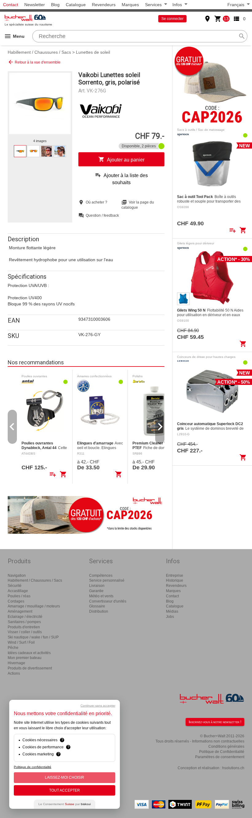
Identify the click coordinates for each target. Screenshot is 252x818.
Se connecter (172, 19)
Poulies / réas (19, 596)
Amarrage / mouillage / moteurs (34, 606)
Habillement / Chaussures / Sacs (39, 52)
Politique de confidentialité (32, 767)
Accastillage (18, 591)
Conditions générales (226, 746)
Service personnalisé (106, 580)
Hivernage (16, 663)
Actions (14, 673)
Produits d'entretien (24, 627)
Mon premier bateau (24, 658)
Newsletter (34, 4)
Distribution (98, 611)
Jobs (170, 616)
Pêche (13, 647)
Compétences (100, 575)
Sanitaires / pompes (24, 622)
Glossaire (97, 606)
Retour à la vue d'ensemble (34, 62)
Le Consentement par (64, 804)
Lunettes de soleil (93, 52)
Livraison (96, 585)
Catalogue (76, 4)
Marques (130, 4)
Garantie (96, 591)
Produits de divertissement (30, 668)
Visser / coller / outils (25, 632)
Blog (55, 4)
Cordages (16, 601)
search (242, 36)
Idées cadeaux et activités (29, 653)
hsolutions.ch (233, 768)
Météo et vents (101, 596)
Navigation (17, 575)
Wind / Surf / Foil (21, 642)
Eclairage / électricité (25, 616)
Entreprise (174, 575)
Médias (172, 611)
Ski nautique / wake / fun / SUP (33, 637)
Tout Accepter (64, 790)
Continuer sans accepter (98, 705)
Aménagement (20, 611)
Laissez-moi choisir (64, 777)
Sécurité (15, 585)
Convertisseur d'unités (107, 601)
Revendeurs (104, 4)
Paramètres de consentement (219, 757)
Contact (10, 4)
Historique (174, 580)
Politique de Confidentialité (221, 752)
